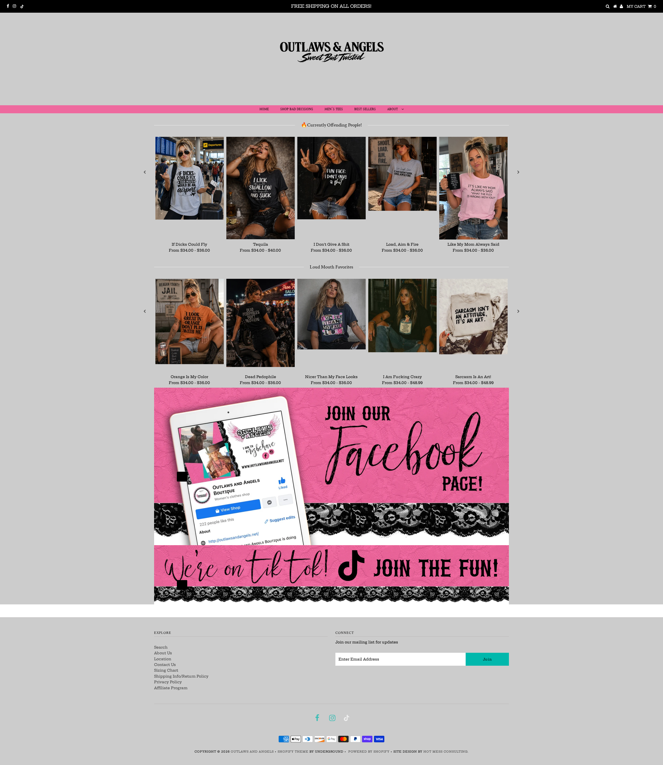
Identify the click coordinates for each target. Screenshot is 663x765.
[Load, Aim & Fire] (402, 174)
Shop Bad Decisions (296, 109)
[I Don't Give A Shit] (331, 178)
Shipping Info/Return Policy (181, 676)
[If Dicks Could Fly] (189, 178)
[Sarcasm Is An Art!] (473, 316)
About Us (163, 653)
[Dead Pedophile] (260, 323)
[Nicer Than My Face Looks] (331, 314)
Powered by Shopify (369, 751)
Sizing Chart (166, 670)
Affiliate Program (171, 688)
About (393, 109)
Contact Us (165, 664)
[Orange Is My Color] (189, 321)
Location (162, 659)
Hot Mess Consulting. (446, 751)
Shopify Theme (293, 751)
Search (161, 647)
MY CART (641, 6)
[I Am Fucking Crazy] (402, 315)
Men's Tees (334, 109)
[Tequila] (260, 188)
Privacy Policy (168, 682)
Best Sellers (365, 109)
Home (264, 109)
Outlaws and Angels (252, 751)
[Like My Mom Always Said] (473, 188)
